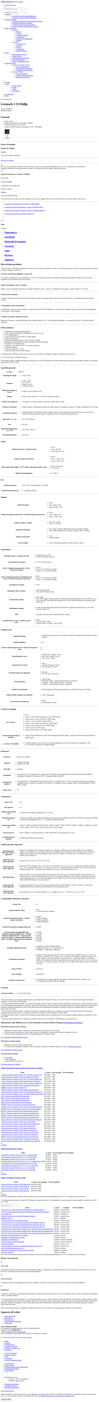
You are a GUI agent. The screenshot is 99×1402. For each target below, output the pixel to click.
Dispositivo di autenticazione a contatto (13, 1237)
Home (6, 1341)
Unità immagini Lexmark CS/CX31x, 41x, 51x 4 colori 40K (19, 1165)
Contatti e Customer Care (12, 1348)
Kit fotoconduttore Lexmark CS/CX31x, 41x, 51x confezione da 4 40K (23, 1161)
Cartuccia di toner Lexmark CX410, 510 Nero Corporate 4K (19, 1134)
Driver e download (22, 74)
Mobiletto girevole (6, 1218)
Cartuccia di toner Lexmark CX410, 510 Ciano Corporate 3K (20, 1132)
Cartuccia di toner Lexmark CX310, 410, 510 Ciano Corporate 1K (21, 1083)
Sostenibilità (8, 1358)
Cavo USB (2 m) (6, 1214)
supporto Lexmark (27, 1337)
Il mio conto (8, 1323)
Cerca (6, 9)
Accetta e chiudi (6, 1399)
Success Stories (9, 1365)
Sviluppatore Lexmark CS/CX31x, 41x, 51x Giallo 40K (18, 1170)
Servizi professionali (18, 60)
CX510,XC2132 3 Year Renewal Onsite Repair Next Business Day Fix (23, 1222)
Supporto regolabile (7, 1252)
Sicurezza (19, 46)
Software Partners (21, 51)
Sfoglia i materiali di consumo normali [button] (13, 1178)
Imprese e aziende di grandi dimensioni (24, 18)
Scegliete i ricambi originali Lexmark (23, 25)
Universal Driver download (24, 75)
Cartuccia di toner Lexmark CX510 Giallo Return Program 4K (20, 1124)
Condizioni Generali (11, 1386)
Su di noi (7, 1343)
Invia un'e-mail (9, 1320)
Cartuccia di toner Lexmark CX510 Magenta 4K (16, 1184)
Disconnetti (15, 91)
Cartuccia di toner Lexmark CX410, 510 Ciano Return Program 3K (21, 1107)
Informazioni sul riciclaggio (13, 1321)
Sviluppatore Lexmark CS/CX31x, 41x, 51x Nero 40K (18, 1168)
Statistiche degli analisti (12, 1369)
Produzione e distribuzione (24, 39)
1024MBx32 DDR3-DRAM (10, 1239)
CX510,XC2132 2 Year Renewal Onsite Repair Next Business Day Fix (23, 1225)
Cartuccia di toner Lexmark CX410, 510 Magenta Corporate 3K (20, 1141)
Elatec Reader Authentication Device (12, 1248)
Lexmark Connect (10, 1355)
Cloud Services (21, 44)
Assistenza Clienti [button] (10, 63)
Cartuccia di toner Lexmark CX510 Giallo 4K (15, 1191)
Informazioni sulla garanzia (20, 58)
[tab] (51, 232)
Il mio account (16, 86)
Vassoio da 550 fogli (7, 1244)
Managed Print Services (19, 54)
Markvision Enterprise (23, 77)
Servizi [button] (7, 53)
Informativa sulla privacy (12, 1387)
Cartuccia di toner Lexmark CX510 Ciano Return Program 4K (20, 1085)
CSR (6, 1357)
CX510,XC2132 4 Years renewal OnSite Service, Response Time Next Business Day (27, 1231)
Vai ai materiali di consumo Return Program (14, 1037)
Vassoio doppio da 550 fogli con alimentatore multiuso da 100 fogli (21, 1246)
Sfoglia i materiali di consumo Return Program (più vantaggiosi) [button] (22, 1068)
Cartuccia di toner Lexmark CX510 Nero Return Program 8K (20, 1077)
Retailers (19, 40)
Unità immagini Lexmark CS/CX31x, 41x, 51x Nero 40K (18, 1157)
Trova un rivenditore (11, 1353)
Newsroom (8, 1350)
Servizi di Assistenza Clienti (13, 1360)
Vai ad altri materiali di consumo (10, 1064)
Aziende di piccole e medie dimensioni (24, 16)
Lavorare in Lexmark (11, 1346)
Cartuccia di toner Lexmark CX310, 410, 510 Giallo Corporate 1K (21, 1079)
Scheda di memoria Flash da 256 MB (12, 1242)
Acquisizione (20, 49)
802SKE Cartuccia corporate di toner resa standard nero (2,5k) (20, 1115)
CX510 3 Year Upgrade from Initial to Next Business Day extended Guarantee (25, 1212)
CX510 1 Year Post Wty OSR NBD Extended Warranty (18, 1216)
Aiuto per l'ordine (10, 1316)
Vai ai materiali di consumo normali (11, 1050)
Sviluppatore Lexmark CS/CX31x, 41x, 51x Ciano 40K (18, 1159)
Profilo (14, 87)
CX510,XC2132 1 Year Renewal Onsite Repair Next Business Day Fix (23, 1210)
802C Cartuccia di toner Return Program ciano (15, 1096)
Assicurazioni (20, 37)
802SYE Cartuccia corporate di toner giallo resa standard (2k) (20, 1090)
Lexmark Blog (9, 1363)
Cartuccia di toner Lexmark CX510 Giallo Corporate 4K (18, 1128)
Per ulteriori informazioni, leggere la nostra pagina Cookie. (56, 1396)
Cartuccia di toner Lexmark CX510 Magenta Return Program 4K (21, 1081)
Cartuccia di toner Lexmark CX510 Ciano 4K (15, 1186)
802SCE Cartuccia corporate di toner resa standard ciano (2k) (19, 1111)
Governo (19, 33)
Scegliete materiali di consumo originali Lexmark (27, 21)
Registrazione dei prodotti (24, 68)
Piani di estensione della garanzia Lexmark (25, 26)
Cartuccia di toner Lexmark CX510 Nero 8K (15, 1188)
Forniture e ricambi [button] (10, 19)
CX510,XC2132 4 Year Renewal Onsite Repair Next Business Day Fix (23, 1227)
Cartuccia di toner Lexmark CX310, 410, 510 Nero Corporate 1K (21, 1075)
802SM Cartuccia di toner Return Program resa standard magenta (21, 1109)
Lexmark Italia (9, 94)
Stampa (18, 47)
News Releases (9, 1370)
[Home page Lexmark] (17, 2)
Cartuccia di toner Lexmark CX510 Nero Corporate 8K (18, 1126)
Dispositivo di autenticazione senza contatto (14, 1235)
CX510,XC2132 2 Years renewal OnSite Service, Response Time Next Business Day (27, 1229)
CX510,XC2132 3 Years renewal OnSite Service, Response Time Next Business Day (27, 1233)
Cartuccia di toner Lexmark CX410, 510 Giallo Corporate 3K (20, 1139)
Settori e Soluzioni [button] (10, 28)
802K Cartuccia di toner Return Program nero (15, 1098)
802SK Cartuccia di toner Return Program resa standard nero (19, 1137)
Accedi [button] (7, 84)
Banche (18, 32)
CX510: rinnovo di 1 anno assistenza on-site (14, 1220)
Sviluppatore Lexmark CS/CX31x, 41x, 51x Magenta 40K (19, 1155)
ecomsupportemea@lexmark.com (15, 1332)
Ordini (14, 89)
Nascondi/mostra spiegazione (72, 1023)
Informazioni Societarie (12, 1384)
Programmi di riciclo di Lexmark (22, 23)
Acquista (7, 82)
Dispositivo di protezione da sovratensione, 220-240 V (17, 1250)
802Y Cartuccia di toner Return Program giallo (15, 1100)
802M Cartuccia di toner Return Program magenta (16, 1102)
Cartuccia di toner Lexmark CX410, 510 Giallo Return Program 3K (21, 1092)
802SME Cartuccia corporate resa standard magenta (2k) (18, 1105)
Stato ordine (8, 1318)
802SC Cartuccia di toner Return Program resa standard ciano (20, 1113)
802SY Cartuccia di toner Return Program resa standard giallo (20, 1117)
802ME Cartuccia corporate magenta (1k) (13, 1087)
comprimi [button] (4, 1145)
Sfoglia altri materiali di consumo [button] (11, 1149)
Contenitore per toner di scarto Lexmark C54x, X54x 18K (19, 1163)
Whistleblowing (9, 1345)
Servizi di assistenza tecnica (20, 61)
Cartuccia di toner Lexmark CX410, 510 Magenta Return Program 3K (22, 1094)
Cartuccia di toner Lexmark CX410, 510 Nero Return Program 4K (21, 1119)
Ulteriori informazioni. (74, 1046)
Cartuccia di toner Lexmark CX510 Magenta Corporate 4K (19, 1130)
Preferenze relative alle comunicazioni (16, 1367)
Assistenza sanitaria (22, 35)
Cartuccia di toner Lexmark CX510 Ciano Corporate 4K (18, 1122)
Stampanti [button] (8, 14)
